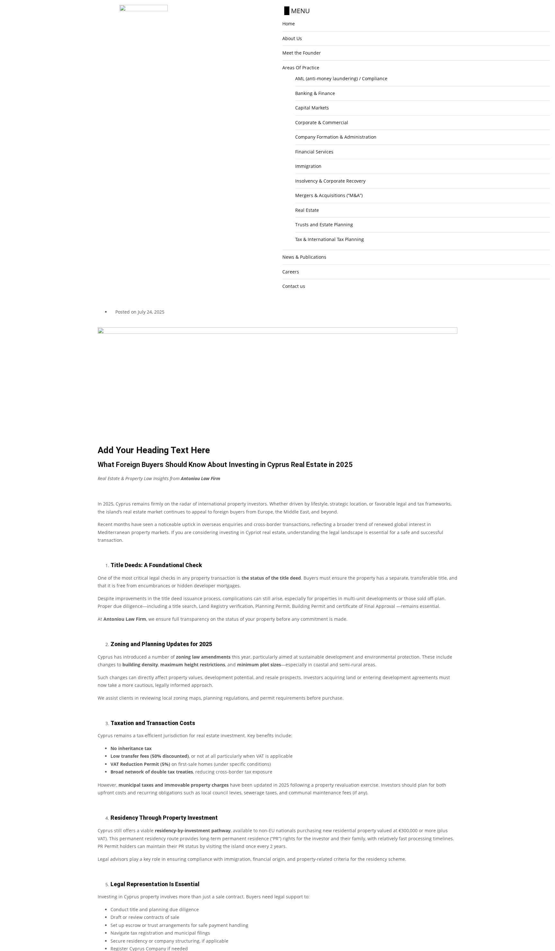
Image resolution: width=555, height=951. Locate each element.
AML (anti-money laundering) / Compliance (341, 78)
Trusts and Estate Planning (324, 224)
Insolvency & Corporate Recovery (330, 181)
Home (288, 24)
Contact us (293, 286)
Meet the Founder (301, 53)
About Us (292, 38)
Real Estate (307, 210)
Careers (290, 272)
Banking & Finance (315, 93)
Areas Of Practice (300, 68)
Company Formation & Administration (335, 137)
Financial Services (314, 152)
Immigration (308, 166)
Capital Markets (312, 108)
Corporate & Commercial (321, 122)
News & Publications (304, 257)
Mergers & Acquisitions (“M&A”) (329, 195)
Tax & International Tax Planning (329, 239)
